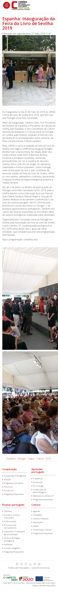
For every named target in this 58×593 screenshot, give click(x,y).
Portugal (21, 458)
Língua (31, 458)
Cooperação (9, 469)
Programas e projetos (13, 483)
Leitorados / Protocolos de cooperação (14, 533)
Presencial (38, 482)
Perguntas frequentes (14, 494)
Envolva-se (8, 490)
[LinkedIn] (35, 564)
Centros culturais (40, 518)
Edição (36, 526)
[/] (20, 5)
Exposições (38, 522)
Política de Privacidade (18, 568)
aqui (35, 239)
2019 (48, 458)
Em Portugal (38, 486)
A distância (38, 478)
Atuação (7, 479)
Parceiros (8, 487)
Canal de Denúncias (41, 568)
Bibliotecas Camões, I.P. (43, 496)
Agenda (36, 511)
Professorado (10, 521)
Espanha (11, 458)
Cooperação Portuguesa (15, 475)
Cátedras (8, 511)
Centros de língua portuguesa (12, 539)
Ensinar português (13, 504)
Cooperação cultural (42, 529)
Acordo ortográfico (12, 548)
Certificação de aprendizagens (39, 491)
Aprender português (37, 471)
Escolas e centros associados (12, 516)
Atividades (37, 515)
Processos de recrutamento (10, 526)
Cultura (39, 458)
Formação (8, 544)
